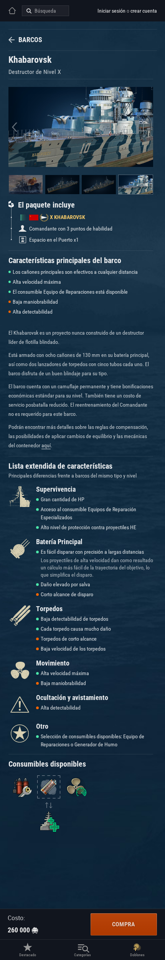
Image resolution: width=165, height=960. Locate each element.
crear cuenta (143, 11)
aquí (46, 445)
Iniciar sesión (111, 11)
